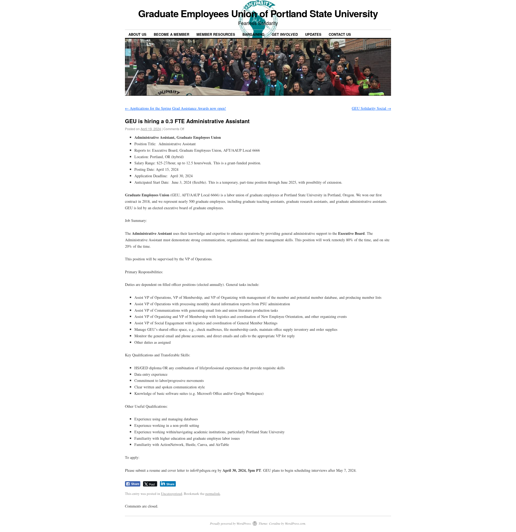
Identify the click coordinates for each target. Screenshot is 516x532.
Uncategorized (171, 493)
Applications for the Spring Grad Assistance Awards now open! (175, 108)
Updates (313, 34)
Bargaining (253, 34)
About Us (137, 34)
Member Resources (215, 34)
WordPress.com (295, 523)
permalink (212, 493)
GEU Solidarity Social (371, 108)
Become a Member (171, 34)
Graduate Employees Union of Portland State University (258, 13)
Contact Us (340, 34)
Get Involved (285, 34)
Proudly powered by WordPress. (231, 523)
